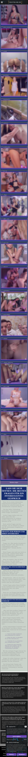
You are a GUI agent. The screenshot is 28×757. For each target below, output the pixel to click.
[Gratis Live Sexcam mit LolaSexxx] (14, 144)
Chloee (4, 434)
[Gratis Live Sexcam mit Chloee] (14, 455)
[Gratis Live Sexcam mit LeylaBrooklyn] (14, 167)
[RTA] (25, 739)
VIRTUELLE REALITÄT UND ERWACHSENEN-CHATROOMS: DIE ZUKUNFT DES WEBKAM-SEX (14, 704)
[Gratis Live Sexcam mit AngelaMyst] (14, 24)
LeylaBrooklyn (6, 147)
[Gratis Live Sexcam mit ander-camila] (14, 407)
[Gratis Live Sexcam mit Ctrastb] (14, 72)
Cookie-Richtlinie (13, 751)
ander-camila (6, 386)
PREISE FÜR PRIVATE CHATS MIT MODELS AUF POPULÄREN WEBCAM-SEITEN (13, 688)
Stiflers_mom (6, 218)
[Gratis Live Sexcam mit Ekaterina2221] (14, 120)
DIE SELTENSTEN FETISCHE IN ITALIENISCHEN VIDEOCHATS (10, 675)
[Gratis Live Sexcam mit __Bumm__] (14, 479)
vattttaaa (5, 338)
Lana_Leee (5, 242)
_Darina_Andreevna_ (8, 362)
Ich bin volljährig (16, 736)
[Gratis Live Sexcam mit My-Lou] (14, 191)
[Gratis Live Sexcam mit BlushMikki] (14, 96)
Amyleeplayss (6, 290)
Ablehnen (11, 754)
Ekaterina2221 (6, 99)
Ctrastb (5, 51)
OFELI (5, 410)
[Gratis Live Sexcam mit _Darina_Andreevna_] (14, 383)
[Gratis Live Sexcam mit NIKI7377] (14, 287)
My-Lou (5, 171)
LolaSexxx (5, 123)
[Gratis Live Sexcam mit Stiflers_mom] (14, 239)
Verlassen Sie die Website (11, 739)
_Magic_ (5, 195)
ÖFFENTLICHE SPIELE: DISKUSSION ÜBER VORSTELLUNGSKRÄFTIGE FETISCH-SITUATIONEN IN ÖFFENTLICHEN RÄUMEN (13, 718)
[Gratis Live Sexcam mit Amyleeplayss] (14, 311)
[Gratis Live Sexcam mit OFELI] (14, 431)
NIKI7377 (5, 266)
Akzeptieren (22, 754)
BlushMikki (6, 75)
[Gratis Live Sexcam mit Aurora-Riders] (14, 335)
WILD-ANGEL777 (7, 27)
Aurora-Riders (6, 314)
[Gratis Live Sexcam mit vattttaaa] (14, 359)
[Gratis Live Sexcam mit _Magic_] (14, 215)
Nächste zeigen (14, 482)
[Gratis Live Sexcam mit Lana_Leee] (14, 263)
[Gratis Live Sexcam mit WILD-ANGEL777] (14, 48)
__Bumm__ (5, 458)
